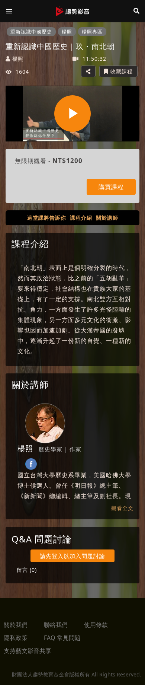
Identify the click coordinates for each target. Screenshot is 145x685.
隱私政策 (16, 638)
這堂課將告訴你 (46, 217)
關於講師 (107, 217)
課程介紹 (81, 217)
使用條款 (96, 625)
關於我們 (16, 625)
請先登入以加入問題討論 (72, 556)
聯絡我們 (56, 625)
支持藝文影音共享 (27, 651)
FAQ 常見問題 (62, 638)
